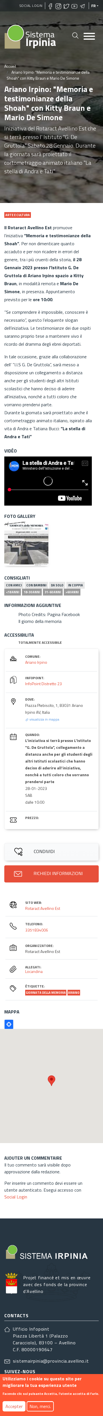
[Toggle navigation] (89, 36)
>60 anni (72, 592)
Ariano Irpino (36, 662)
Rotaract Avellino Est (42, 908)
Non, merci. (40, 1406)
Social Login (31, 5)
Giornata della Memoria (46, 992)
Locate (9, 1024)
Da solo (57, 585)
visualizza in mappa (44, 719)
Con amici (14, 585)
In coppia (75, 585)
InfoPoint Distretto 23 (43, 684)
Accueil (10, 66)
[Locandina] (26, 544)
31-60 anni (53, 592)
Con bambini (36, 585)
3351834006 (36, 930)
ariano (74, 992)
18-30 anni (32, 592)
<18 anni (12, 592)
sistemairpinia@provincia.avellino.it (51, 1360)
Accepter (14, 1406)
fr (93, 6)
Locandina (34, 971)
